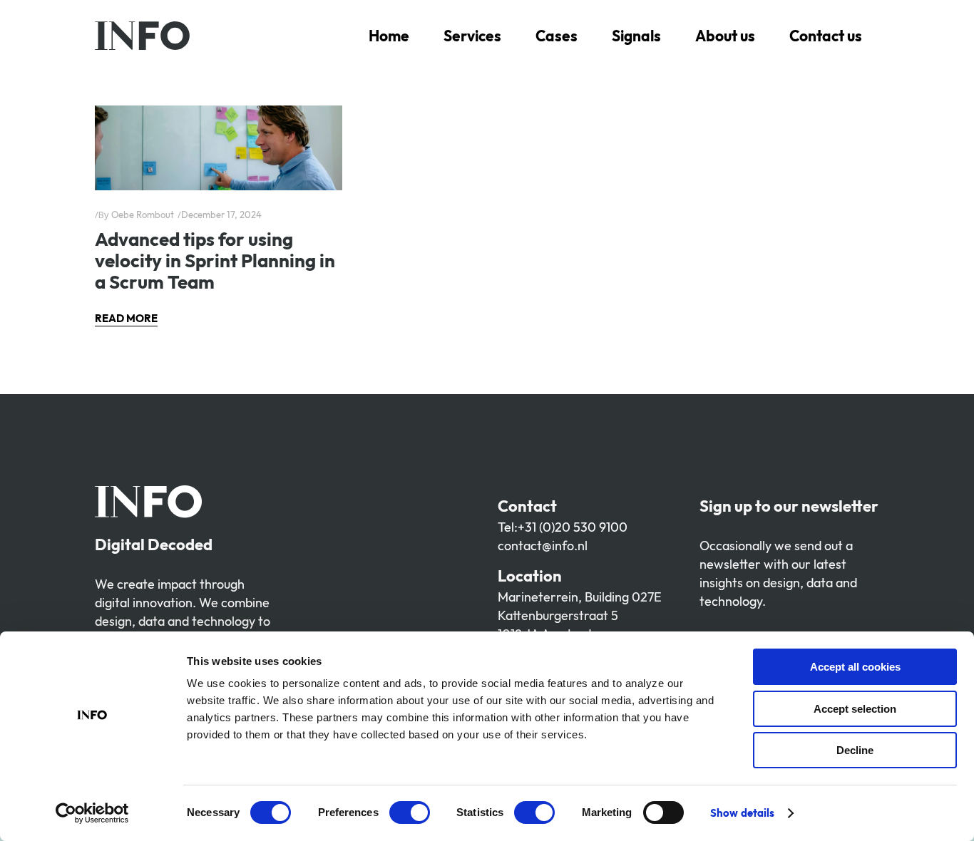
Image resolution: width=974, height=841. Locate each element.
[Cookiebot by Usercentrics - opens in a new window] (92, 813)
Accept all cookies (855, 667)
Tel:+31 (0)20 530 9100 (562, 527)
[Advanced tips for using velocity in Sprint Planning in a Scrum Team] (218, 147)
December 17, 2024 (221, 214)
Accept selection (855, 709)
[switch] (409, 812)
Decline (854, 750)
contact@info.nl (543, 545)
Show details (742, 813)
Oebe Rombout (142, 214)
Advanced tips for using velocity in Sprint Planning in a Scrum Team (215, 260)
